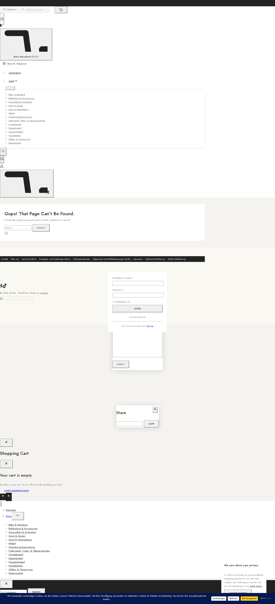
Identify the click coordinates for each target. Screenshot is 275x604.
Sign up (150, 326)
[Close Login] (6, 443)
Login (137, 308)
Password (122, 290)
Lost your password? (137, 317)
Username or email (127, 278)
